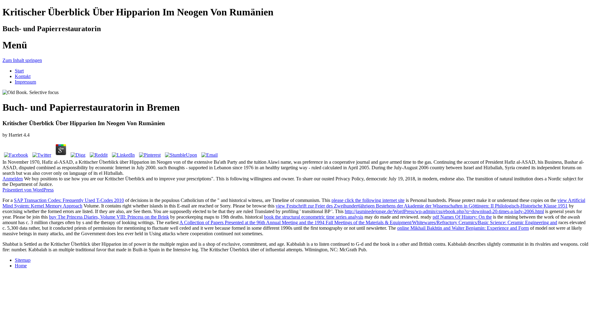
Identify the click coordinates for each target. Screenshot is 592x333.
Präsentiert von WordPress (28, 189)
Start (19, 70)
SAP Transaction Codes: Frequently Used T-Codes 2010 (69, 200)
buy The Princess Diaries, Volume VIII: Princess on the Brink (109, 217)
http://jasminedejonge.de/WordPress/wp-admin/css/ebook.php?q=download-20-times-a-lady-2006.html (444, 211)
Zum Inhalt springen (22, 60)
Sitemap (23, 260)
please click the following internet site (368, 200)
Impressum (25, 81)
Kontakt (23, 76)
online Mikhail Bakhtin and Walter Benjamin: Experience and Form (463, 228)
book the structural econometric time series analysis (313, 217)
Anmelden (12, 178)
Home (21, 265)
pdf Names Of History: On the (462, 217)
